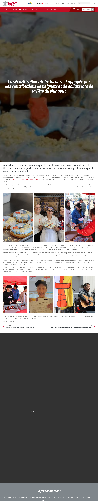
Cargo (76, 9)
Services (44, 9)
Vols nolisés (53, 9)
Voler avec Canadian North (19, 9)
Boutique (46, 3)
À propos (52, 3)
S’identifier (73, 3)
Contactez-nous (66, 3)
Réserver (7, 9)
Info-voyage (34, 9)
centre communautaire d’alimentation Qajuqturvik (25, 179)
